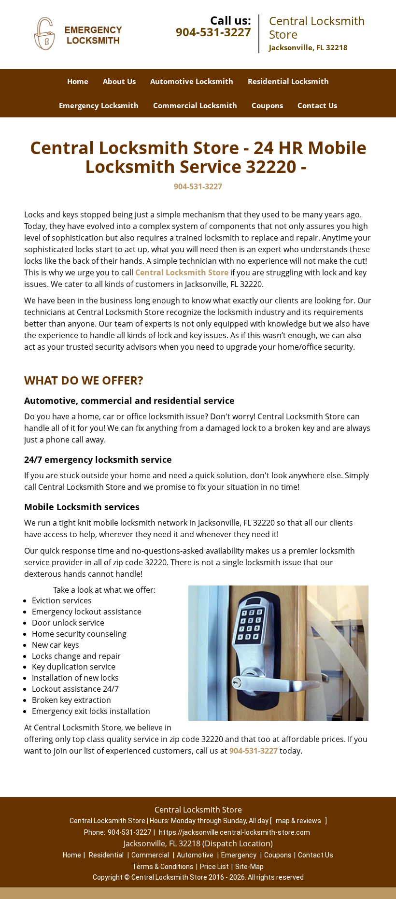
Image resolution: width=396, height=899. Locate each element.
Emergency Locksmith (99, 105)
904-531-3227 (213, 32)
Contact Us (317, 105)
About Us (119, 81)
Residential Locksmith (288, 81)
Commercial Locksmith (195, 105)
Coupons (267, 105)
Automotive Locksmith (191, 81)
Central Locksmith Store (181, 272)
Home (77, 81)
